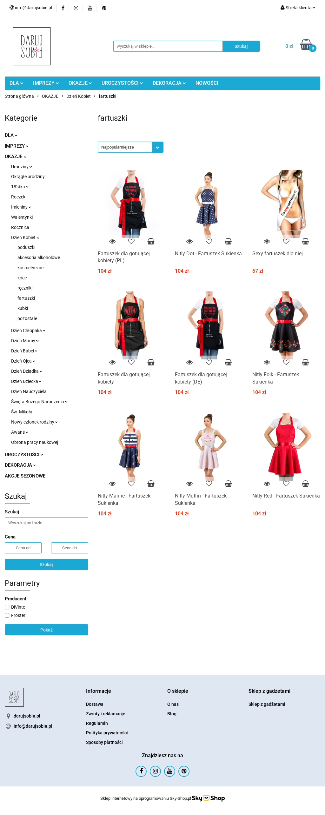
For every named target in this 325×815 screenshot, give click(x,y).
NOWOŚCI (207, 83)
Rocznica (20, 227)
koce (22, 277)
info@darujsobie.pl (33, 726)
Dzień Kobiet (23, 237)
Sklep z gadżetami (267, 704)
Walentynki (22, 217)
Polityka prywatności (107, 732)
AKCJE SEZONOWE (25, 476)
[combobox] (130, 147)
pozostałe (27, 318)
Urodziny (20, 166)
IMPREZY (44, 83)
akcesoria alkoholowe (38, 257)
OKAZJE (79, 83)
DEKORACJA (168, 83)
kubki (22, 308)
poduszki (26, 247)
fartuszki (26, 298)
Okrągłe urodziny (28, 176)
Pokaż (46, 629)
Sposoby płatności (104, 742)
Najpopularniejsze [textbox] (117, 147)
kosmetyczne (30, 267)
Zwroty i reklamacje (105, 713)
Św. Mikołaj (22, 411)
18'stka (18, 186)
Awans (18, 432)
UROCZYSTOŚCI (121, 83)
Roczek (18, 196)
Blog (171, 713)
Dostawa (94, 704)
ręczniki (24, 288)
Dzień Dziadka (25, 371)
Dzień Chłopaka (27, 330)
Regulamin (97, 723)
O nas (173, 704)
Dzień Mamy (23, 340)
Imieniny (20, 207)
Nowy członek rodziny (33, 421)
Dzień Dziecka (25, 381)
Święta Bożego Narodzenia (38, 401)
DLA (15, 83)
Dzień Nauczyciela (29, 391)
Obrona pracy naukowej (34, 442)
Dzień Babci (23, 350)
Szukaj (46, 564)
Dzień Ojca (22, 361)
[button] (98, 691)
